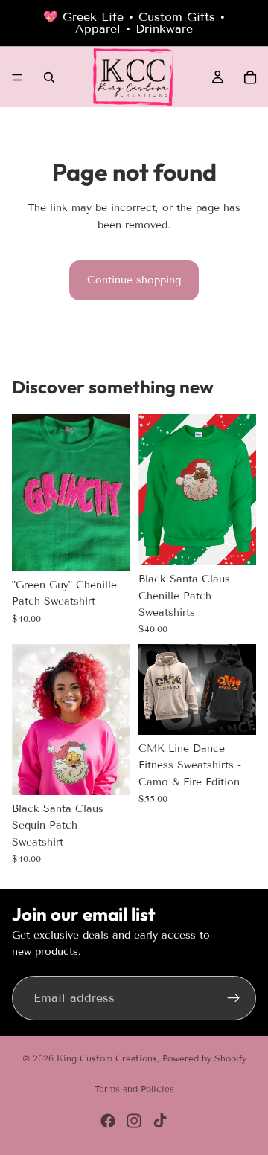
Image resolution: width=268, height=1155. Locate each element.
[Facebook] (108, 1121)
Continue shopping (134, 280)
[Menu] (17, 77)
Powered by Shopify (204, 1058)
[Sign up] (233, 998)
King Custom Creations (107, 1058)
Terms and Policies (134, 1088)
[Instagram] (134, 1121)
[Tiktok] (160, 1121)
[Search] (49, 77)
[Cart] (250, 77)
